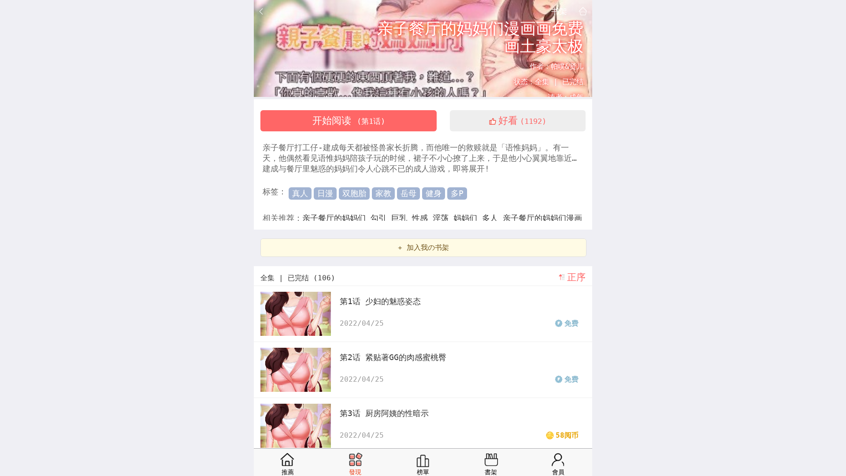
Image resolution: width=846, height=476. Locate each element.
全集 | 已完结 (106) (297, 278)
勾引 (381, 218)
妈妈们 (467, 218)
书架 (559, 11)
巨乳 (401, 218)
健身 (434, 193)
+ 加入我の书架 (423, 247)
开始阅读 (348, 120)
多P (457, 193)
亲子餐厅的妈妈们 (336, 218)
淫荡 (443, 218)
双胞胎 (354, 193)
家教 (383, 193)
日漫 (325, 193)
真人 (300, 193)
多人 (492, 218)
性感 (422, 218)
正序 (576, 277)
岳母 (408, 193)
